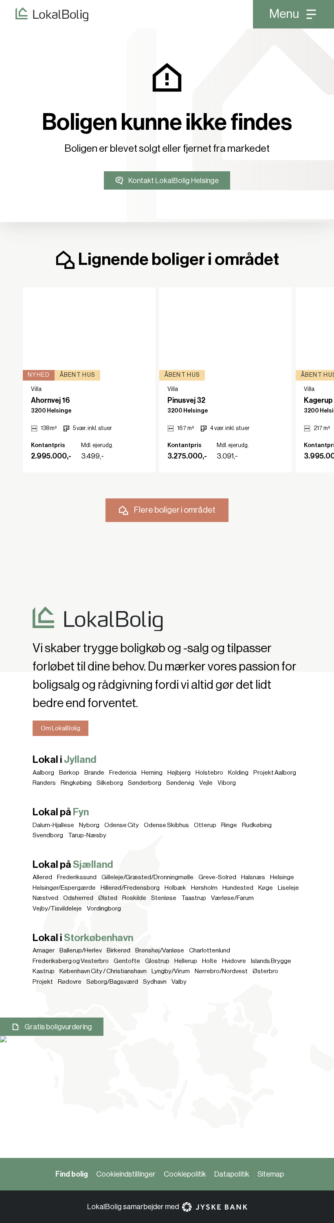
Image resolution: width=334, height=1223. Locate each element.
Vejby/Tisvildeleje (57, 908)
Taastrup (193, 898)
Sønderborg (144, 783)
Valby (179, 981)
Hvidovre (234, 961)
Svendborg (48, 835)
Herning (152, 772)
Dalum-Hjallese (53, 825)
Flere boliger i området (174, 510)
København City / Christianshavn (103, 971)
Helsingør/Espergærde (64, 887)
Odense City (121, 825)
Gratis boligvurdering (58, 1027)
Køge (265, 887)
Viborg (227, 783)
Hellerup (185, 961)
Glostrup (157, 961)
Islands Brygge (271, 961)
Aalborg (43, 772)
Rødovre (69, 981)
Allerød (42, 877)
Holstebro (209, 772)
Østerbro (265, 971)
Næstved (45, 898)
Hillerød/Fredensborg (130, 887)
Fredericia (122, 772)
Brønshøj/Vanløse (159, 950)
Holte (209, 961)
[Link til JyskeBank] (214, 1207)
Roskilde (134, 898)
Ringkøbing (76, 783)
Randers (44, 783)
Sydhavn (155, 981)
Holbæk (175, 887)
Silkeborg (110, 783)
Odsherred (78, 898)
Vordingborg (104, 908)
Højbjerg (179, 772)
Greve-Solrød (217, 877)
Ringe (229, 825)
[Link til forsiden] (44, 14)
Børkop (69, 772)
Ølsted (107, 898)
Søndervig (180, 783)
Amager (44, 950)
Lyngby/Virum (171, 971)
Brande (94, 772)
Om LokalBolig (60, 728)
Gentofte (127, 961)
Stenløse (163, 898)
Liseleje (288, 887)
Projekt (43, 981)
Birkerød (118, 950)
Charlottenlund (209, 950)
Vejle (206, 783)
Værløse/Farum (232, 898)
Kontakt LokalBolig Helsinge (173, 180)
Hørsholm (204, 887)
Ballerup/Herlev (80, 950)
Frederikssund (77, 877)
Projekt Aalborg (274, 772)
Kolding (238, 772)
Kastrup (44, 971)
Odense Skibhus (166, 825)
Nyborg (89, 825)
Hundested (237, 887)
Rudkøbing (257, 825)
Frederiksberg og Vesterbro (71, 961)
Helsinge (282, 877)
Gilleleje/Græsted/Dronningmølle (147, 877)
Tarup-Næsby (87, 835)
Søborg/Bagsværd (112, 981)
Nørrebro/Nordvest (221, 971)
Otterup (205, 825)
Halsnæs (253, 877)
